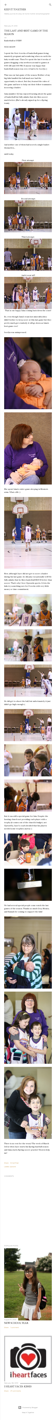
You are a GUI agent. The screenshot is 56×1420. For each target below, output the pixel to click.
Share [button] (6, 1163)
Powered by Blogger (30, 1407)
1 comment (14, 1327)
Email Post (14, 1163)
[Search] (50, 4)
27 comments (15, 1391)
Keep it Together (15, 9)
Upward (13, 1167)
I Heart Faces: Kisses (18, 1386)
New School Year (16, 1323)
